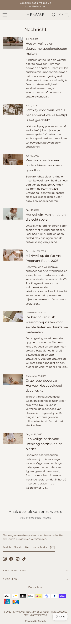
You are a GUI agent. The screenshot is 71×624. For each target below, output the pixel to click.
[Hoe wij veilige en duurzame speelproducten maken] (13, 42)
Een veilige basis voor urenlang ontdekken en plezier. (44, 444)
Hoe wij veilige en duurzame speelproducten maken (46, 49)
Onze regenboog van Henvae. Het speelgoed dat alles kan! (44, 386)
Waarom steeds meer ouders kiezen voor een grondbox (44, 165)
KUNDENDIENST (15, 570)
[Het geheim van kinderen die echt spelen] (13, 213)
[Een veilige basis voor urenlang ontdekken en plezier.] (13, 438)
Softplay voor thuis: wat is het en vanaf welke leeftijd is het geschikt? (46, 115)
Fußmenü (11, 579)
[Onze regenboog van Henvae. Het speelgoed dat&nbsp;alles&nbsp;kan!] (13, 379)
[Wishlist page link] (55, 15)
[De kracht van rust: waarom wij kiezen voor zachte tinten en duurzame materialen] (13, 316)
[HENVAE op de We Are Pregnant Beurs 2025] (13, 255)
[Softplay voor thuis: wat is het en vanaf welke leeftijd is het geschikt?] (13, 109)
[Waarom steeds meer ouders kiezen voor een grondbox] (13, 159)
